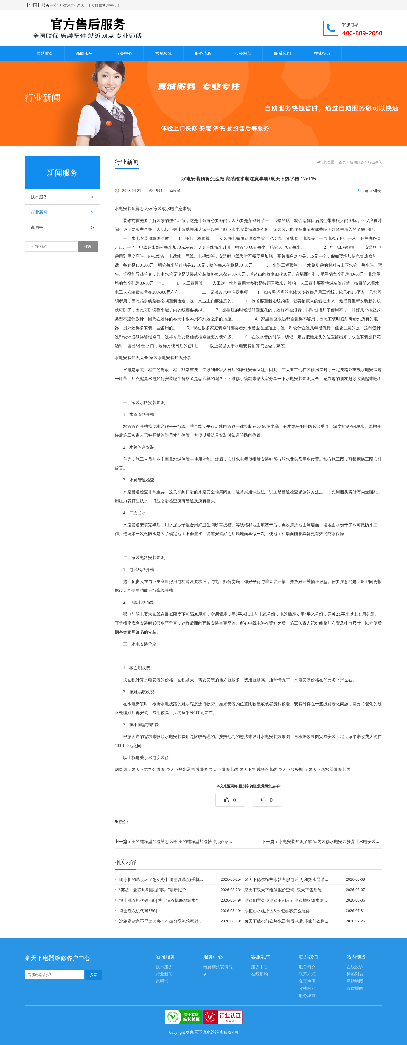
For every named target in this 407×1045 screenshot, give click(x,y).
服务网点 (242, 53)
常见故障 (163, 53)
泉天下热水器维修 (206, 1032)
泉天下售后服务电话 (258, 769)
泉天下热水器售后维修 (187, 769)
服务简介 (307, 967)
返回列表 (372, 190)
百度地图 (355, 988)
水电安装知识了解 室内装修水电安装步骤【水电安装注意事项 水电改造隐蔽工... (322, 841)
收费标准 (307, 988)
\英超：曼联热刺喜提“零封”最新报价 (152, 890)
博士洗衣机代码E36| (138, 910)
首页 (342, 162)
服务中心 (124, 53)
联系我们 (282, 53)
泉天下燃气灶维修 (148, 769)
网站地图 (355, 981)
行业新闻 (62, 212)
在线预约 (259, 974)
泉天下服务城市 (292, 769)
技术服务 (62, 197)
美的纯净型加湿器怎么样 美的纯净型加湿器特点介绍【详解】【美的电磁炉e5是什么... (175, 841)
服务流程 (203, 53)
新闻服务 (84, 53)
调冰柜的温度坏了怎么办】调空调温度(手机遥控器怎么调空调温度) (161, 879)
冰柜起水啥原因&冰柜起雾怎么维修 (277, 910)
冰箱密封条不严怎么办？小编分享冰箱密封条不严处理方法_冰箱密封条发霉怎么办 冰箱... (161, 921)
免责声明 (307, 981)
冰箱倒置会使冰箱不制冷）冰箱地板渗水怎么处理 (286, 900)
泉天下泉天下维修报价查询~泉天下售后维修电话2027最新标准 (286, 890)
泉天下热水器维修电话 (329, 769)
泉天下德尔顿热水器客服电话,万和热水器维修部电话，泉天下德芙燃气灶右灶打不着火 (286, 879)
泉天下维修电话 (223, 769)
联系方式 (307, 974)
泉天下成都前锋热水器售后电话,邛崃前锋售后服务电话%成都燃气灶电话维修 (286, 921)
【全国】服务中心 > (44, 5)
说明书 (62, 227)
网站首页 (44, 53)
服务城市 (307, 995)
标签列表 (355, 974)
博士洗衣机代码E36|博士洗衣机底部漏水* (158, 900)
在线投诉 (322, 53)
